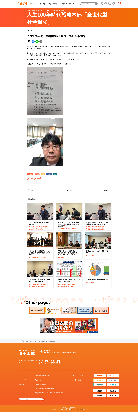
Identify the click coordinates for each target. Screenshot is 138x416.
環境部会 (61, 257)
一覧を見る (69, 190)
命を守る (33, 229)
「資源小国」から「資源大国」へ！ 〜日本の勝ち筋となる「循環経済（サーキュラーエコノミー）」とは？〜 (69, 253)
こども (37, 174)
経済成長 (100, 385)
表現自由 (30, 174)
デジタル (49, 174)
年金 (31, 178)
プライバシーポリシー (78, 376)
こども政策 (43, 227)
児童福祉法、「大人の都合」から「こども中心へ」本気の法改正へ (69, 281)
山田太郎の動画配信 (41, 384)
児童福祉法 (62, 287)
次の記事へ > (107, 190)
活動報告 (113, 391)
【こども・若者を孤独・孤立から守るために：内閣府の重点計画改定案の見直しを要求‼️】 (68, 224)
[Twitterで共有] (29, 41)
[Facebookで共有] (33, 41)
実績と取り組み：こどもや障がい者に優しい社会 (49, 393)
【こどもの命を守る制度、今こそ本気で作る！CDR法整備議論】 (40, 281)
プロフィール (34, 4)
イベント (113, 395)
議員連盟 (90, 229)
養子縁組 (40, 229)
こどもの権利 (34, 227)
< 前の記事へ (30, 190)
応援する (71, 4)
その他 (114, 385)
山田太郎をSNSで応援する (42, 376)
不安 (43, 174)
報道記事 (100, 395)
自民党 (38, 178)
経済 (55, 174)
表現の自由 (100, 375)
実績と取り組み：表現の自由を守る (45, 388)
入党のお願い (39, 380)
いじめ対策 (62, 229)
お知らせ (100, 391)
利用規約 (81, 409)
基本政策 (42, 4)
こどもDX (33, 257)
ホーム (21, 376)
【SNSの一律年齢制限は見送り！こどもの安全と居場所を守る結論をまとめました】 (40, 253)
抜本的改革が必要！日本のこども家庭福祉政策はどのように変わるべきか (97, 223)
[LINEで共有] (37, 41)
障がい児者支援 (99, 229)
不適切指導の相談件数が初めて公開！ (97, 280)
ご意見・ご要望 (76, 380)
